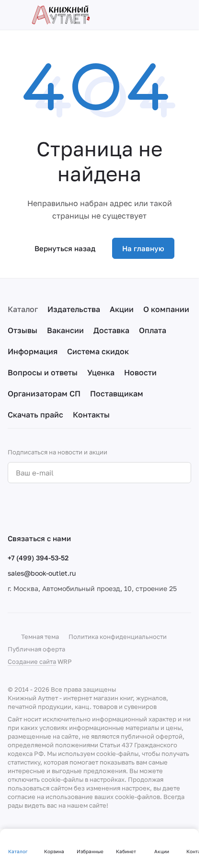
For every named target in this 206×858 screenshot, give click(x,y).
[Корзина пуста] (186, 15)
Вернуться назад (64, 248)
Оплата (152, 330)
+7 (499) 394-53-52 (38, 558)
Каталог (23, 309)
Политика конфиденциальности (118, 636)
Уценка (100, 372)
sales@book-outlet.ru (42, 573)
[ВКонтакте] (13, 508)
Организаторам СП (44, 393)
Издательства (73, 309)
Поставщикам (116, 393)
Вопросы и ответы (43, 372)
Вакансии (65, 330)
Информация (32, 351)
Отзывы (22, 330)
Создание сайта (32, 661)
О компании (166, 309)
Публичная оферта (36, 649)
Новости (140, 372)
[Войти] (169, 15)
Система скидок (98, 351)
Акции (122, 309)
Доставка (111, 330)
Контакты (91, 414)
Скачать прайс (35, 414)
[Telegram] (32, 508)
